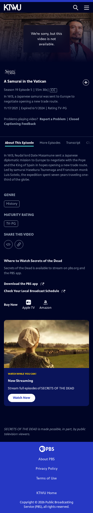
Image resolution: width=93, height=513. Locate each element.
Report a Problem (53, 119)
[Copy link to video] (19, 244)
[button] (75, 7)
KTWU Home (46, 493)
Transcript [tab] (73, 143)
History (11, 204)
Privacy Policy (47, 468)
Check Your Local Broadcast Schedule (32, 291)
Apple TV (28, 305)
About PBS (46, 459)
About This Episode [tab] (19, 143)
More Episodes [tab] (50, 143)
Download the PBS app (21, 284)
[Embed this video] (8, 244)
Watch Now (21, 398)
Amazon (45, 305)
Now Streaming (20, 381)
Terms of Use (46, 478)
